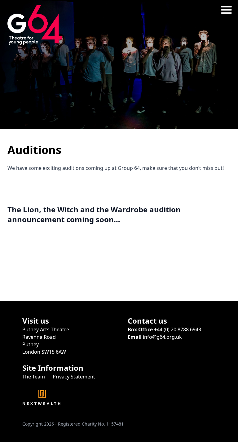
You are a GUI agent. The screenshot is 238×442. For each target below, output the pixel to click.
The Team (33, 376)
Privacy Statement (74, 376)
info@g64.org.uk (162, 337)
